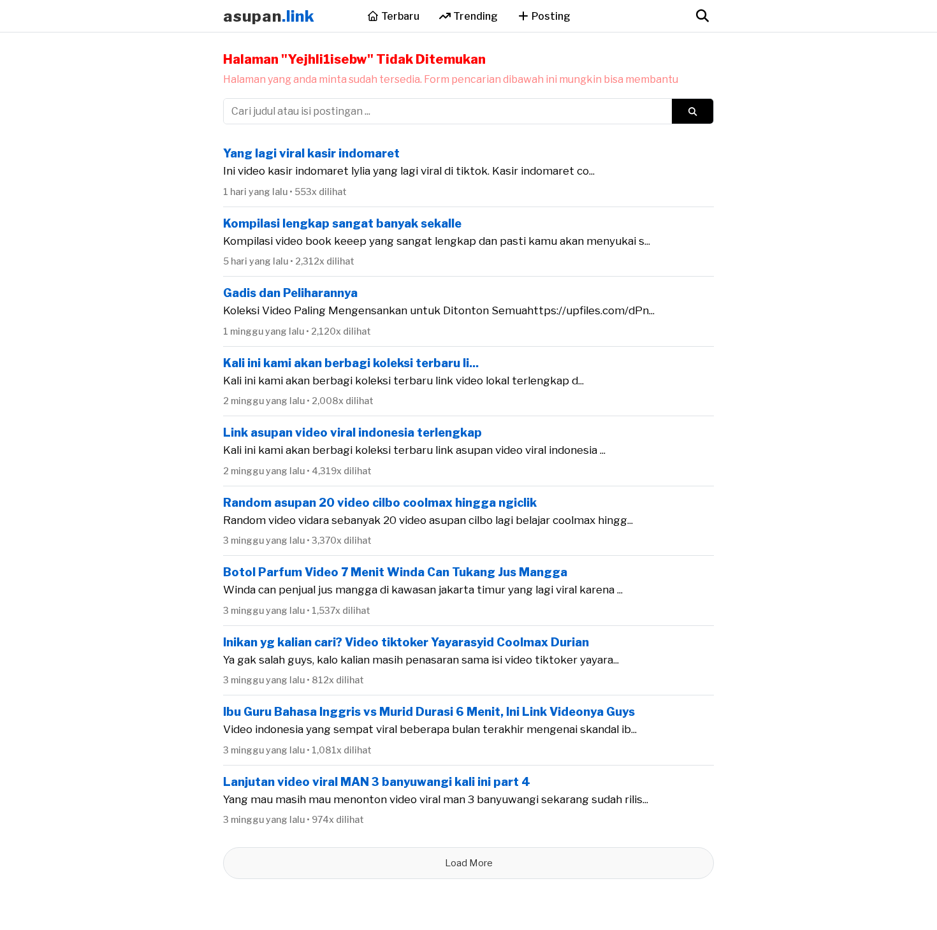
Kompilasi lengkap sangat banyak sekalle (342, 223)
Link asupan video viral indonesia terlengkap (352, 432)
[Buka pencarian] (702, 16)
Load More (469, 863)
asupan (269, 16)
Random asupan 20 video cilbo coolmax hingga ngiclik (380, 502)
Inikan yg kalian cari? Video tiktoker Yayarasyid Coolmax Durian (406, 642)
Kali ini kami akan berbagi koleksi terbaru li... (351, 363)
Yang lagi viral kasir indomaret (311, 153)
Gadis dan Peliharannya (290, 293)
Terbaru (399, 16)
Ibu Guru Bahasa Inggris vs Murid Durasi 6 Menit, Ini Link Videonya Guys (429, 711)
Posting (550, 16)
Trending (474, 16)
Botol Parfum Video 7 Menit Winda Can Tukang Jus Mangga (395, 572)
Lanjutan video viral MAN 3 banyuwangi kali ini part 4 (376, 781)
